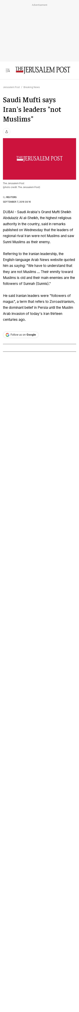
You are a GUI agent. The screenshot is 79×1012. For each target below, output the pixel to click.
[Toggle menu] (7, 70)
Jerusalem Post (11, 87)
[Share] (6, 131)
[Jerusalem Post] (42, 70)
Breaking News (32, 87)
